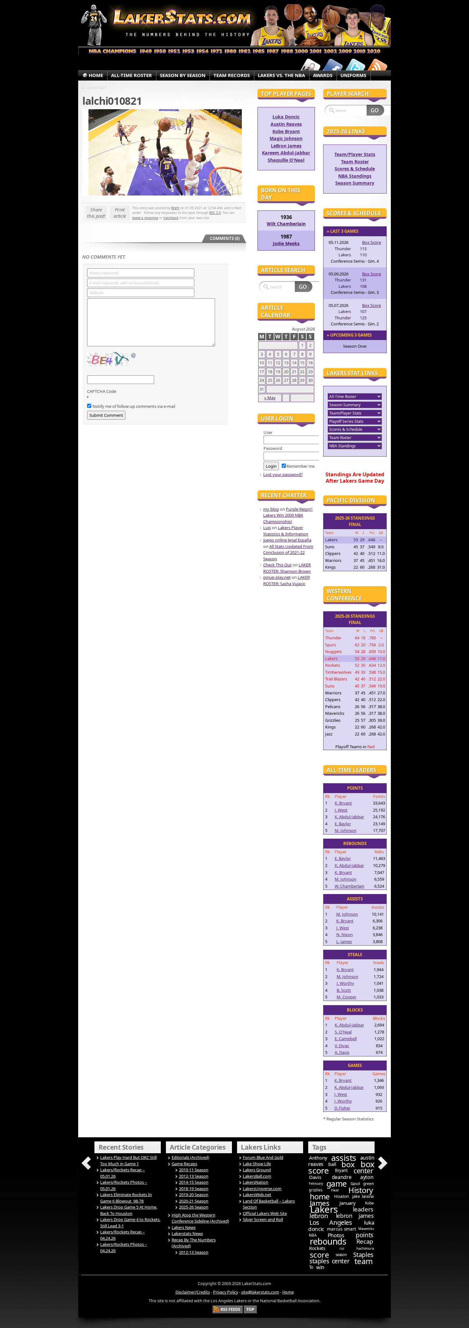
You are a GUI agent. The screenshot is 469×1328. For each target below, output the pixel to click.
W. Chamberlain (349, 886)
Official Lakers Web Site (265, 1213)
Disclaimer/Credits (192, 1292)
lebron (318, 1215)
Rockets (317, 1248)
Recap (364, 1241)
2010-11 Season (193, 1170)
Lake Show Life (257, 1164)
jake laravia (363, 1196)
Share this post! (96, 212)
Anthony (318, 1157)
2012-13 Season (193, 1176)
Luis (267, 527)
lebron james (354, 1215)
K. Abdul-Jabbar (349, 817)
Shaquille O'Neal (286, 160)
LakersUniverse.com (262, 1188)
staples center (329, 1261)
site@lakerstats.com (260, 1292)
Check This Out (277, 565)
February (316, 1183)
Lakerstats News (187, 1233)
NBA (312, 1235)
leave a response (145, 218)
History (360, 1190)
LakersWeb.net (257, 1194)
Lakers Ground (257, 1170)
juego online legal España (287, 540)
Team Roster (355, 162)
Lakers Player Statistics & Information (285, 531)
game (336, 1183)
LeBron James (286, 146)
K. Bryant (343, 803)
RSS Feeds (230, 1309)
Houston (341, 1196)
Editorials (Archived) (190, 1157)
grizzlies (315, 1190)
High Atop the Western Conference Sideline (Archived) (200, 1218)
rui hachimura (356, 1248)
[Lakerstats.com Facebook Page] (333, 67)
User (268, 432)
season (341, 1254)
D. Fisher (342, 1108)
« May (270, 398)
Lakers (324, 1209)
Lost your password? (283, 474)
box (348, 1164)
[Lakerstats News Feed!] (377, 67)
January (347, 1203)
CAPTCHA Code (101, 391)
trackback (171, 218)
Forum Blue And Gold (263, 1157)
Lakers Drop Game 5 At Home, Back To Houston (128, 1210)
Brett (175, 208)
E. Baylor (343, 824)
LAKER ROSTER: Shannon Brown (287, 568)
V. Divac (342, 1045)
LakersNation (255, 1182)
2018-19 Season (193, 1188)
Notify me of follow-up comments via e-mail (134, 406)
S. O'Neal (343, 1032)
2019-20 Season (193, 1194)
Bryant (341, 1170)
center (363, 1170)
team (363, 1261)
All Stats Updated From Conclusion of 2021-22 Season (288, 552)
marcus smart (341, 1229)
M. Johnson (345, 830)
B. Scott (344, 990)
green (368, 1183)
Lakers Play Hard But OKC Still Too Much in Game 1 (128, 1160)
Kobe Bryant (286, 131)
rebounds (328, 1241)
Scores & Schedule (355, 169)
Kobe (369, 1203)
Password (273, 448)
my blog (271, 509)
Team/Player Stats (354, 154)
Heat (335, 1190)
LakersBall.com (257, 1176)
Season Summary (354, 183)
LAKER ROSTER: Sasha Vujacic (286, 580)
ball (332, 1164)
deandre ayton (353, 1177)
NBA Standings (354, 176)
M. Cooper (346, 997)
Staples (363, 1254)
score (319, 1254)
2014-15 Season (193, 1182)
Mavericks (366, 1228)
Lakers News (184, 1227)
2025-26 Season (193, 1207)
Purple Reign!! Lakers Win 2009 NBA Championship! (288, 515)
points (364, 1235)
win (320, 1267)
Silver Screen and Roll (263, 1219)
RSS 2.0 (215, 212)
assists (343, 1157)
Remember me (301, 466)
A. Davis (342, 1052)
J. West (341, 810)
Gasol (355, 1183)
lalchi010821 (97, 87)
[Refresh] (133, 356)
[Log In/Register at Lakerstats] (310, 67)
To (311, 1267)
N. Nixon (344, 934)
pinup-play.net (277, 577)
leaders (363, 1209)
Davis (315, 1177)
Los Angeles (330, 1222)
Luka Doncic (286, 117)
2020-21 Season (193, 1201)
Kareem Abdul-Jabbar (286, 153)
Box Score (371, 242)
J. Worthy (345, 983)
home (320, 1196)
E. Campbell (346, 1038)
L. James (344, 941)
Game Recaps (184, 1164)
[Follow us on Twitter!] (355, 67)
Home (288, 1292)
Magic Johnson (286, 138)
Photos (336, 1235)
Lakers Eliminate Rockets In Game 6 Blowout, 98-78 (126, 1198)
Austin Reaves (286, 124)
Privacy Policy (225, 1292)
